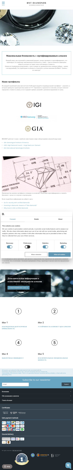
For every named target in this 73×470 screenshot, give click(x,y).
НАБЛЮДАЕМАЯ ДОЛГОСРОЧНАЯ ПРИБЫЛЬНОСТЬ (14, 328)
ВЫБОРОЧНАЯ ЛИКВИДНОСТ (13, 358)
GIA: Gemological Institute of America (16, 143)
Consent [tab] (12, 219)
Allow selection (36, 254)
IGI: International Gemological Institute (17, 148)
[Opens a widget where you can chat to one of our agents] (7, 466)
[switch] (27, 246)
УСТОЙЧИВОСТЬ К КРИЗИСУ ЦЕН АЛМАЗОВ (54, 327)
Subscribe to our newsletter (36, 380)
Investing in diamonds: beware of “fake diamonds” (20, 205)
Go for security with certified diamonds (17, 203)
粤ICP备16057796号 (17, 450)
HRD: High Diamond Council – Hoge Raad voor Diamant (22, 145)
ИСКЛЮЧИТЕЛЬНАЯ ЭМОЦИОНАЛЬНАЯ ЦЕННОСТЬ (53, 359)
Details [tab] (36, 219)
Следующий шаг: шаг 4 (18, 288)
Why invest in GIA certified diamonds (16, 208)
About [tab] (60, 219)
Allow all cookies (59, 254)
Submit (66, 384)
